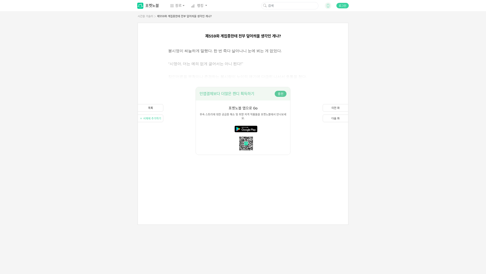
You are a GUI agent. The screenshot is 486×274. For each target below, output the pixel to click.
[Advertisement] (243, 181)
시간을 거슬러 (145, 16)
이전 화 (335, 107)
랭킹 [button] (200, 6)
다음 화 (335, 118)
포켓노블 (152, 5)
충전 (280, 94)
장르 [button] (178, 6)
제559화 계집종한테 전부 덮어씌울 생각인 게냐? (184, 16)
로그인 (342, 5)
